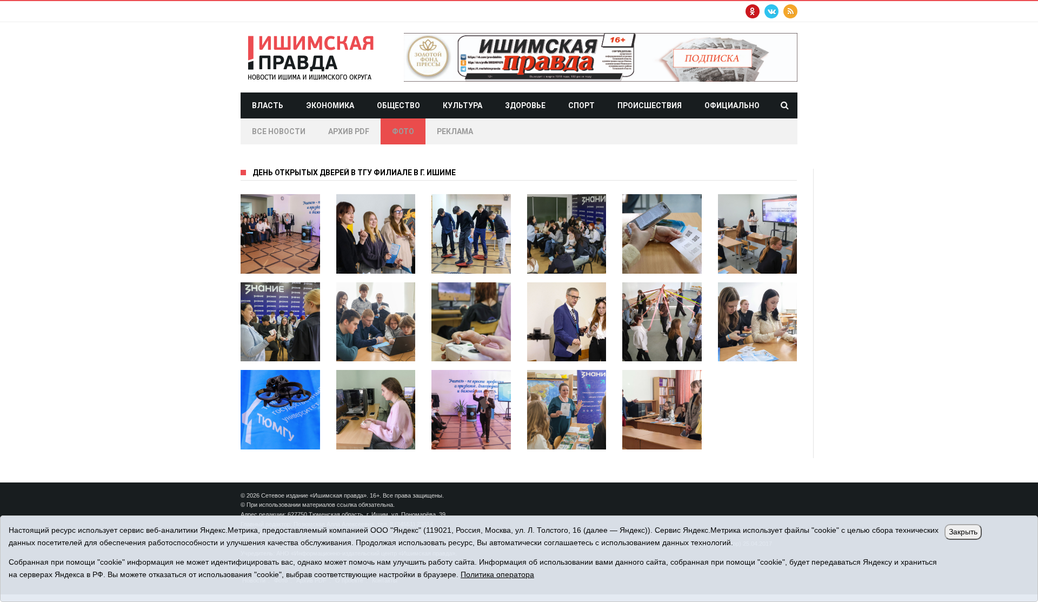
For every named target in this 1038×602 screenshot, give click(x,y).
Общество (398, 105)
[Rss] (790, 11)
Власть (267, 105)
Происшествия (649, 105)
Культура (462, 105)
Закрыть (963, 531)
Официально (732, 105)
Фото (403, 131)
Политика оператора (497, 574)
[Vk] (771, 11)
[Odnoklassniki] (753, 11)
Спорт (581, 105)
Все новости (278, 131)
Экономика (330, 105)
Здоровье (525, 105)
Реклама (455, 131)
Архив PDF (348, 131)
